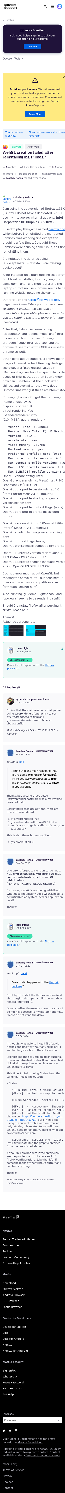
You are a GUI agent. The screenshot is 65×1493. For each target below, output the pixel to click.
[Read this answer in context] (62, 649)
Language (8, 1414)
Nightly (7, 1344)
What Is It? (10, 1376)
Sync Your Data (12, 1388)
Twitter (7, 1251)
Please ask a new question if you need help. (47, 134)
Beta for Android (13, 1338)
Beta (5, 1332)
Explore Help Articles (16, 1263)
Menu (52, 6)
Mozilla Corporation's (23, 1438)
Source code (11, 1245)
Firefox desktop (13, 1289)
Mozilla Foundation (30, 1442)
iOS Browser (11, 1301)
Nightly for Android (15, 1350)
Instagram (16, 1430)
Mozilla (11, 1217)
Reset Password (13, 1382)
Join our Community (16, 1257)
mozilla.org (10, 1464)
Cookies (8, 1482)
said (21, 761)
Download (9, 1283)
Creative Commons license (43, 1455)
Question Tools (11, 58)
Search (45, 6)
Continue (32, 46)
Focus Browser (12, 1307)
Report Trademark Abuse (18, 1239)
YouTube (10, 1430)
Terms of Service (13, 1470)
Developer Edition (14, 1326)
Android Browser (13, 1295)
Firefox (10, 20)
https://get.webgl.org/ (44, 300)
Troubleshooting (28, 174)
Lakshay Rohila (23, 197)
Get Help (8, 1394)
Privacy (7, 1476)
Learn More (35, 114)
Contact (8, 1488)
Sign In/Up (9, 1370)
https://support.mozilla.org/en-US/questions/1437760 (34, 1118)
